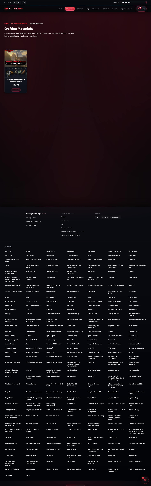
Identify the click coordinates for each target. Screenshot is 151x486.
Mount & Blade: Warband (134, 363)
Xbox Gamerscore (94, 305)
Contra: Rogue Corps (33, 449)
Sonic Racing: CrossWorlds (51, 405)
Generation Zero (113, 392)
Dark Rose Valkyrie (11, 404)
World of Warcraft (73, 344)
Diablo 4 (8, 332)
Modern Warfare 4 (114, 251)
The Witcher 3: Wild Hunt (12, 260)
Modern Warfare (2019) (137, 469)
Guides (114, 9)
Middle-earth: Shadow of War (137, 266)
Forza (89, 255)
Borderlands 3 (133, 332)
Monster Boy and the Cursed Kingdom (115, 363)
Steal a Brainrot (10, 309)
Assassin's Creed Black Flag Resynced (95, 278)
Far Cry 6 (8, 376)
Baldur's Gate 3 (93, 314)
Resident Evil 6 (134, 370)
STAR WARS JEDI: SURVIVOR (93, 326)
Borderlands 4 (10, 336)
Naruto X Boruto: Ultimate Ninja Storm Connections (12, 279)
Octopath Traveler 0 (74, 429)
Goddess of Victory (94, 352)
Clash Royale (133, 301)
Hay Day (131, 352)
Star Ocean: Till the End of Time (116, 430)
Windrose (8, 255)
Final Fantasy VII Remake (134, 314)
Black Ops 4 (92, 469)
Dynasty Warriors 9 (73, 259)
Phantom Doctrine (32, 424)
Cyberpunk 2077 (113, 314)
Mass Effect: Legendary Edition (34, 399)
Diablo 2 (29, 309)
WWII (28, 475)
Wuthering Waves (114, 344)
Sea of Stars (133, 455)
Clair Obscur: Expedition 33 (75, 278)
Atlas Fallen (30, 437)
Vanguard (8, 475)
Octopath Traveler (52, 429)
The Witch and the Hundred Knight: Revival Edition (73, 364)
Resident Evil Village (115, 309)
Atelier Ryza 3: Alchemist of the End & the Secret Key (116, 378)
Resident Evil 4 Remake (75, 285)
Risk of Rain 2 (51, 424)
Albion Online (92, 340)
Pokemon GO (71, 297)
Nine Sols (29, 370)
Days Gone (9, 398)
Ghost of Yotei (72, 356)
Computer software (94, 332)
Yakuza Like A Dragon (95, 259)
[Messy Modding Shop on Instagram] (24, 2)
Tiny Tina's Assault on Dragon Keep (95, 450)
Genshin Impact (10, 348)
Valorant (70, 305)
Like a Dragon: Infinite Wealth (33, 377)
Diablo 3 (49, 309)
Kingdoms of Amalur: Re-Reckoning (74, 444)
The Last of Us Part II (12, 384)
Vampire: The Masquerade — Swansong (10, 463)
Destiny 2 (111, 340)
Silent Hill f (70, 404)
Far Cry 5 (8, 314)
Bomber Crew (10, 449)
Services (69, 9)
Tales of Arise (92, 398)
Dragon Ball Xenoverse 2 (137, 320)
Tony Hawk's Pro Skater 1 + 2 (116, 450)
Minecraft (49, 348)
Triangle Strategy (11, 410)
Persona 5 (70, 309)
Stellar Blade (50, 277)
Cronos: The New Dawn (116, 285)
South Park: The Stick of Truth (54, 385)
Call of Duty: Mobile (74, 469)
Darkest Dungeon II (53, 376)
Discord (105, 217)
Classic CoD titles (52, 469)
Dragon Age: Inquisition (116, 404)
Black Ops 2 (50, 251)
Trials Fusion (9, 455)
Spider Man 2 (71, 326)
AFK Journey (112, 348)
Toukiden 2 (132, 449)
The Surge (91, 271)
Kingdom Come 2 (114, 326)
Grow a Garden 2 (134, 305)
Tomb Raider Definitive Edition (95, 438)
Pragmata (91, 309)
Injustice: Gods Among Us (54, 393)
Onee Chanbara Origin (13, 362)
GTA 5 (28, 251)
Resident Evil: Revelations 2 (113, 357)
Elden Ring (132, 255)
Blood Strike (50, 352)
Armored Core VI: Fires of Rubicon (33, 320)
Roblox (48, 305)
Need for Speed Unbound (51, 320)
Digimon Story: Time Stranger (74, 411)
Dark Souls (132, 291)
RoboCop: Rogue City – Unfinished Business (34, 405)
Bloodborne (92, 291)
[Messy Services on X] (15, 2)
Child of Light (113, 437)
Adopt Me (70, 340)
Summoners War (134, 344)
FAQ (87, 9)
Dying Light (50, 336)
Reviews (106, 9)
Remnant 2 (132, 259)
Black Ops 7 (50, 461)
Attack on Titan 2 (32, 416)
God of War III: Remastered (72, 385)
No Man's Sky (71, 437)
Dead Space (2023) (94, 455)
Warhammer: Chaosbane (133, 417)
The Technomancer (135, 376)
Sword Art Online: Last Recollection (13, 424)
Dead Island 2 (133, 326)
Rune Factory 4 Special (54, 362)
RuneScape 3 (133, 336)
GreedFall (70, 416)
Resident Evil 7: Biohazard (72, 272)
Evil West (49, 455)
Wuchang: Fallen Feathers (31, 278)
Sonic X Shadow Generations (134, 357)
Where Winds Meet (114, 352)
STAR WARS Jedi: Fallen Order (74, 456)
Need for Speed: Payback (93, 385)
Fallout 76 (70, 301)
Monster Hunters (73, 291)
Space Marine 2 (93, 336)
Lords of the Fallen (32, 291)
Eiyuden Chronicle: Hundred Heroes (11, 371)
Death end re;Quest (53, 449)
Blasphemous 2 (113, 370)
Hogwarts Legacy (73, 314)
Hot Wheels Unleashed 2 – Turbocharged (96, 320)
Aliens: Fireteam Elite (74, 320)
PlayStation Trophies (95, 301)
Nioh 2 (28, 297)
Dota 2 (7, 356)
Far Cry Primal (92, 443)
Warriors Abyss (72, 370)
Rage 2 (7, 392)
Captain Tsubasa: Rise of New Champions (13, 417)
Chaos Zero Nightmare (34, 348)
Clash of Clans (72, 336)
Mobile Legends (31, 356)
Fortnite (8, 251)
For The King (133, 437)
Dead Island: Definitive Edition (137, 393)
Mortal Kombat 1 (114, 320)
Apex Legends (51, 291)
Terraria (8, 437)
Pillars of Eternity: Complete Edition (94, 424)
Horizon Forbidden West (13, 285)
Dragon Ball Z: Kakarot (33, 410)
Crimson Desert (72, 255)
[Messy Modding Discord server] (19, 2)
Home (61, 9)
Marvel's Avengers (32, 326)
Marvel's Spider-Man (33, 443)
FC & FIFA (29, 336)
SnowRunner (133, 309)
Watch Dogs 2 (51, 437)
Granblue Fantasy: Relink (94, 266)
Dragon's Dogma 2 (52, 265)
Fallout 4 (29, 314)
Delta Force (132, 340)
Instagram (115, 217)
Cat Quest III (71, 376)
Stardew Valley (134, 410)
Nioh (7, 297)
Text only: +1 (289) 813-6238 (70, 235)
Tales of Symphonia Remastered (73, 399)
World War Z (112, 259)
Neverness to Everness (137, 348)
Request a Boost (66, 228)
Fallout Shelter (31, 384)
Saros (7, 265)
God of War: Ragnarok (33, 259)
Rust (27, 344)
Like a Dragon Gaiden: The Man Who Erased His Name (115, 386)
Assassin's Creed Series (75, 332)
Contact (80, 9)
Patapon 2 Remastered (34, 362)
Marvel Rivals (133, 297)
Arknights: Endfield (32, 352)
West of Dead (71, 449)
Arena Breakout (10, 344)
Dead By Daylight (52, 301)
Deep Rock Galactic (53, 314)
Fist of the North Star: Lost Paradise (74, 266)
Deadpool (91, 362)
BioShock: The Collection (137, 443)
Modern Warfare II (135, 461)
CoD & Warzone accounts (93, 462)
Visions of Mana (113, 398)
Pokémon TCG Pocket (53, 344)
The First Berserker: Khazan (33, 266)
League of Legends (12, 340)
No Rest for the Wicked (19, 23)
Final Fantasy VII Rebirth (11, 320)
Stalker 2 (132, 285)
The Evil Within (72, 392)
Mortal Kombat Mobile (75, 352)
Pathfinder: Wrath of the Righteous (13, 430)
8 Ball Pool (111, 297)
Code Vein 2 (133, 277)
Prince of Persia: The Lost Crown (53, 286)
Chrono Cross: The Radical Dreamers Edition (114, 417)
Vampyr (131, 271)
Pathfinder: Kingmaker (136, 424)
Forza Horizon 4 (31, 301)
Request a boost (126, 9)
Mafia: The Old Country (54, 326)
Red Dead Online (114, 255)
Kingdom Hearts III (94, 392)
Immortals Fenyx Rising (96, 416)
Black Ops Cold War (12, 469)
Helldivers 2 (30, 255)
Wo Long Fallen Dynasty (13, 291)
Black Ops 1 (71, 251)
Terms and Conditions (33, 221)
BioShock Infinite (114, 443)
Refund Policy (31, 225)
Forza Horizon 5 (10, 301)
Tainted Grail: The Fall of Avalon (116, 411)
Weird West (112, 455)
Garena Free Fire (11, 352)
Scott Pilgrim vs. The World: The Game (53, 371)
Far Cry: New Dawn (94, 370)
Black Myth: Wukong (53, 332)
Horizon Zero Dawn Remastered (32, 286)
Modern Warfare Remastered (113, 470)
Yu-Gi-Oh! (91, 348)
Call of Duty (92, 251)
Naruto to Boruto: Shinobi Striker (11, 272)
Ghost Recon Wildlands (34, 392)
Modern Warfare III (114, 461)
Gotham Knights (11, 326)
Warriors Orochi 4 (52, 416)
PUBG (89, 297)
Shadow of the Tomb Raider (136, 405)
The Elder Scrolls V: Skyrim (32, 430)
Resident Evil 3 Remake (96, 285)
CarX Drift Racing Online (96, 404)
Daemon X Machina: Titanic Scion (33, 462)
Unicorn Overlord (11, 443)
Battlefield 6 (50, 255)
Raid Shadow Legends (33, 305)
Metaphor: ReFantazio (54, 398)
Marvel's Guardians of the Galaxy (95, 357)
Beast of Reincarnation (54, 410)
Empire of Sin (92, 429)
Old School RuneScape (115, 336)
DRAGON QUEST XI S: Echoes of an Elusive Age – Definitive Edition (137, 431)
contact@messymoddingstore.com (73, 231)
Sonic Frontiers (31, 271)
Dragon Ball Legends (95, 344)
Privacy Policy (31, 218)
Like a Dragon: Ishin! (136, 384)
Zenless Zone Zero (73, 348)
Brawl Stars (9, 305)
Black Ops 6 (71, 461)
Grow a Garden (113, 305)
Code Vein (111, 277)
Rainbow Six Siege (114, 301)
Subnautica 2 (50, 297)
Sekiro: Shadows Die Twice (115, 292)
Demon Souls (30, 332)
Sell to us (96, 9)
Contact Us (64, 220)
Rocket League (51, 340)
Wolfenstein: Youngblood (92, 411)
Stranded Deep (31, 455)
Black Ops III (30, 469)
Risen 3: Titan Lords (115, 424)
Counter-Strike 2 (31, 340)
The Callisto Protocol (53, 443)
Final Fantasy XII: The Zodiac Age (115, 266)
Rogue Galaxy (133, 398)
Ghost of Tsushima (52, 259)
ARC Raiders (133, 251)
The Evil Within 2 (52, 271)
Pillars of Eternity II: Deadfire (74, 424)
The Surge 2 (112, 271)
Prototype (91, 376)
